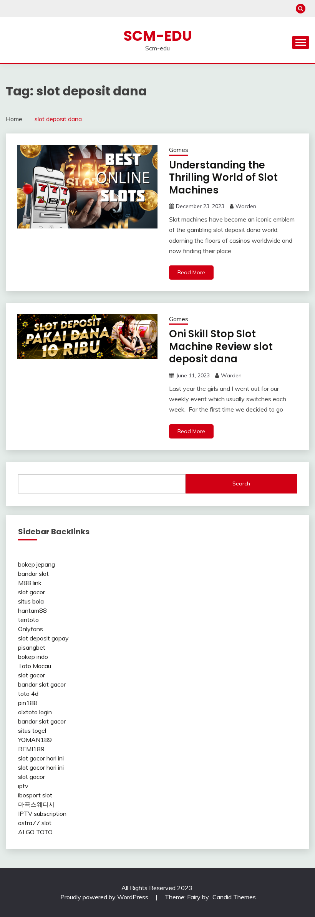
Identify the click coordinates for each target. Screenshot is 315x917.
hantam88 (32, 610)
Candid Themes (234, 897)
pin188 (28, 703)
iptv (23, 786)
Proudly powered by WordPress (105, 897)
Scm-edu (157, 36)
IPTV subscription (42, 813)
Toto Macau (34, 666)
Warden (245, 206)
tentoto (28, 620)
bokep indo (33, 656)
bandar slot (33, 573)
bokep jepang (36, 564)
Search (241, 483)
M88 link (29, 583)
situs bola (31, 601)
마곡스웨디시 (36, 804)
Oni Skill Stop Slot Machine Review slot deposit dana (221, 346)
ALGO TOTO (35, 832)
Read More (191, 272)
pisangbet (31, 647)
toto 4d (28, 693)
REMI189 (31, 749)
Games (178, 149)
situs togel (32, 730)
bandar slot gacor (42, 684)
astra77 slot (34, 823)
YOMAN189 (35, 740)
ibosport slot (35, 795)
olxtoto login (35, 712)
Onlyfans (30, 629)
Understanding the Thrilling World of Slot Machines (223, 177)
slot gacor (31, 592)
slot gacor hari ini (41, 758)
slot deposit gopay (43, 638)
